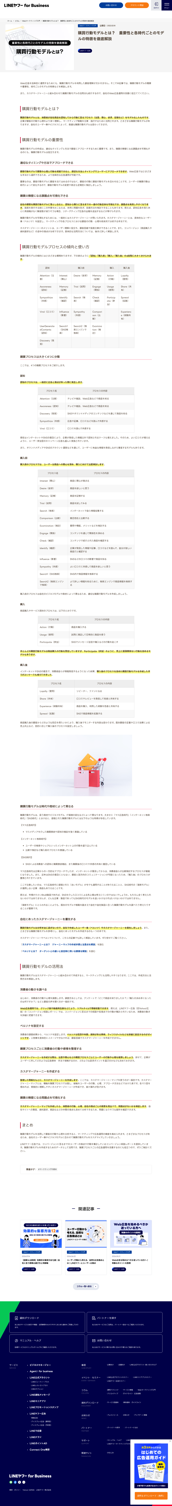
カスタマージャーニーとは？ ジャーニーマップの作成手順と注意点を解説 (58, 944)
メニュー (166, 8)
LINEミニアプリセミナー (142, 1377)
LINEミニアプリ (38, 1401)
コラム (17, 21)
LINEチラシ (36, 1437)
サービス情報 (128, 1390)
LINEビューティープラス (40, 1382)
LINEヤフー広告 (38, 1413)
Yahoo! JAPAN (28, 1490)
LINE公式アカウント (40, 1377)
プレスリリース (112, 1415)
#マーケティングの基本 (47, 1169)
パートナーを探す (113, 1427)
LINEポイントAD (38, 1443)
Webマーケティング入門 (31, 21)
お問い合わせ (111, 5)
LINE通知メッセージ (40, 1395)
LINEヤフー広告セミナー (116, 1381)
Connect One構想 (40, 1449)
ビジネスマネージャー (40, 1365)
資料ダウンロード (90, 1404)
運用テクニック (112, 1390)
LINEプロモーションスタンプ (44, 1407)
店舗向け (122, 1364)
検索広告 (34, 1418)
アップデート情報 (140, 1415)
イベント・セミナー (91, 1379)
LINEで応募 (36, 1431)
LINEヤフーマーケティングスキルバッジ (121, 1444)
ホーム (9, 21)
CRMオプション (37, 1389)
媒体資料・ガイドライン (132, 1402)
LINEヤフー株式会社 (43, 1490)
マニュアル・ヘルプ (114, 1440)
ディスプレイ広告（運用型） (41, 1421)
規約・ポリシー (15, 1490)
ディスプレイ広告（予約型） (41, 1425)
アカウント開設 (137, 5)
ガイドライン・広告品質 (132, 1393)
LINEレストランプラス (39, 1385)
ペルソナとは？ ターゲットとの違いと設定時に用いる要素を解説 (54, 951)
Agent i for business (41, 1371)
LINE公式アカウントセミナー (118, 1377)
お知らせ (126, 1415)
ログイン (156, 8)
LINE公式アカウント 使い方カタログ (143, 1364)
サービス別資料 (113, 1402)
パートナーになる (131, 1427)
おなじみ (110, 1452)
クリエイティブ (112, 1393)
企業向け (110, 1364)
